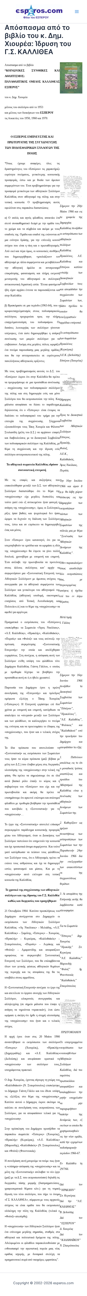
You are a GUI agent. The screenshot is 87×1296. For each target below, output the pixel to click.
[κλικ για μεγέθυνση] (71, 186)
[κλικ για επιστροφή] (71, 77)
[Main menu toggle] (76, 11)
